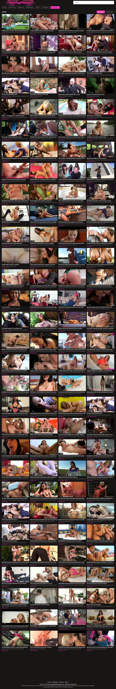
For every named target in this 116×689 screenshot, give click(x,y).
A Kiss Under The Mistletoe (94, 115)
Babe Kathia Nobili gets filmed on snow (69, 94)
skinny (101, 223)
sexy (59, 266)
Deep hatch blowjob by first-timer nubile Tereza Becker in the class (44, 349)
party (94, 96)
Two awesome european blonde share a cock (71, 604)
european (102, 75)
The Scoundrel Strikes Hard (94, 73)
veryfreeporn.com (6, 97)
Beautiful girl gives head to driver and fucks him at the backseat (44, 137)
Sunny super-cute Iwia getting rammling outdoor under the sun (72, 158)
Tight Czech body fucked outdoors (68, 477)
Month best (30, 7)
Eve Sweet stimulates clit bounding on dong (99, 200)
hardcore (74, 75)
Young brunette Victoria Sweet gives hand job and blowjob (100, 243)
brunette (14, 32)
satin (98, 96)
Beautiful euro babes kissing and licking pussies (71, 647)
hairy (3, 478)
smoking (76, 330)
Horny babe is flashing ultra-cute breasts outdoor (72, 349)
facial (99, 32)
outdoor (20, 32)
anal (37, 223)
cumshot (109, 160)
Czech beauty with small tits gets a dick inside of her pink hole (15, 456)
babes (31, 96)
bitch (3, 75)
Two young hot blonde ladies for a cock (41, 583)
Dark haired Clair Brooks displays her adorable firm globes (100, 647)
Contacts (61, 682)
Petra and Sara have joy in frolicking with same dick (15, 434)
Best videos (12, 7)
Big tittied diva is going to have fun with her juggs (15, 392)
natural (40, 75)
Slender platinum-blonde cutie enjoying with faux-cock (72, 371)
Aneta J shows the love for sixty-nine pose (70, 52)
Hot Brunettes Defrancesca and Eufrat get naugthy (44, 307)
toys (15, 53)
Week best (21, 7)
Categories (45, 7)
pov (64, 53)
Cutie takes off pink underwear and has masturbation (72, 583)
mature (60, 223)
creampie (35, 627)
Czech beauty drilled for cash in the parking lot (15, 647)
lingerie (51, 308)
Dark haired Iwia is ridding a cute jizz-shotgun (99, 52)
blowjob (95, 32)
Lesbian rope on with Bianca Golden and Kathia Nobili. (44, 371)
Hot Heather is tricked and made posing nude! (43, 52)
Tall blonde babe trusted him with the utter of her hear (100, 222)
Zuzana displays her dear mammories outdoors (100, 30)
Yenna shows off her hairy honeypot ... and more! (15, 477)
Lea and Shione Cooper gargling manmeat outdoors (100, 264)
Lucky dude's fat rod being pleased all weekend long (100, 519)
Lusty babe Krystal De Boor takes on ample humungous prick (44, 456)
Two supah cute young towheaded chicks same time (72, 73)
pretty (80, 649)
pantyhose (95, 372)
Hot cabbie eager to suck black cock (12, 328)
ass (12, 53)
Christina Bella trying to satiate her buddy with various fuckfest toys (100, 498)
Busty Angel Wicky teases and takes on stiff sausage (100, 562)
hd (26, 32)
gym (31, 563)
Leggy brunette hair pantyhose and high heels (99, 371)
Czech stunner (6, 307)
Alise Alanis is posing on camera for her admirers (72, 137)
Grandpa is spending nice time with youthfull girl (43, 286)
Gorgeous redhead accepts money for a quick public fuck (100, 328)
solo (15, 117)
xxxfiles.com (90, 76)
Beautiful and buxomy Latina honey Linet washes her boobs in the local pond (15, 200)
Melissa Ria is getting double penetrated (41, 434)
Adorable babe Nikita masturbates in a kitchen (14, 371)
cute (88, 53)
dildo (35, 542)
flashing (60, 351)
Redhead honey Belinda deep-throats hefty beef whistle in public (72, 286)
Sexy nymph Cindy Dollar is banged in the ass (42, 264)
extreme (4, 181)
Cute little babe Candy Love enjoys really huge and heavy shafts (100, 349)
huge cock (11, 75)
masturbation (28, 138)
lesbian (10, 32)
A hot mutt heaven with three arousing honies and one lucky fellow (72, 179)
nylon (106, 372)
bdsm (111, 436)
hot (59, 181)
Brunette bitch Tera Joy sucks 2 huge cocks (14, 73)
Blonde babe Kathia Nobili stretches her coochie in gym (44, 562)
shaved (22, 53)
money (94, 330)
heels (112, 75)
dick (93, 308)
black (3, 330)
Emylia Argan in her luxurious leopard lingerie (14, 604)
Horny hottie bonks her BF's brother (40, 604)
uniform (79, 223)
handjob (51, 117)
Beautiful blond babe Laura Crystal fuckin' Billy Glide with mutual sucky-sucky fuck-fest (100, 456)
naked (31, 160)
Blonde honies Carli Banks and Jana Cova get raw (44, 519)
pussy (88, 75)
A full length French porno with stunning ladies (71, 243)
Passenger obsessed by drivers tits (12, 137)
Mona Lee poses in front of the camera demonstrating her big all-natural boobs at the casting (44, 73)
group (67, 181)
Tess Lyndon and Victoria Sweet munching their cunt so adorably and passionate (72, 456)
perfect (22, 627)
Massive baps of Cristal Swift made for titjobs (42, 115)
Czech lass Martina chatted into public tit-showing (15, 413)
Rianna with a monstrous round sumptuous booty (72, 115)
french (54, 223)
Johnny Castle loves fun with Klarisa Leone (42, 30)
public (97, 181)
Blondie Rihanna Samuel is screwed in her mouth (72, 413)
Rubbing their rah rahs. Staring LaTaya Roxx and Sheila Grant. (15, 30)
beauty (92, 393)
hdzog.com (5, 34)
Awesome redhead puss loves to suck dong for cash (44, 328)
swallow (103, 32)
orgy (92, 96)
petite (84, 478)
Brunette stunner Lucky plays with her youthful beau (44, 179)
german (10, 266)
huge (6, 75)
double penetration (40, 287)
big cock (10, 138)
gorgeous (42, 649)
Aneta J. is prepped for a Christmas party (13, 115)
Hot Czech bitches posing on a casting (40, 647)
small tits (47, 53)
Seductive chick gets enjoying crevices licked (71, 307)
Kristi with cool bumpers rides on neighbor (42, 243)
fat (87, 521)
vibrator (8, 627)
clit (87, 202)
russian (73, 32)
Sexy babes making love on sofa (39, 94)
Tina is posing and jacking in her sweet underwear (15, 52)
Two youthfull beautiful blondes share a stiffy (70, 200)
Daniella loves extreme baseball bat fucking (14, 179)
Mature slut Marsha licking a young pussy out (14, 349)
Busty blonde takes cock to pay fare (96, 158)
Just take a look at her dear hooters (96, 137)
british (94, 75)
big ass (9, 53)
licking (9, 245)
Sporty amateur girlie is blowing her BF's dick (99, 307)
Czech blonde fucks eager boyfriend (12, 243)
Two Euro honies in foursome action (97, 583)
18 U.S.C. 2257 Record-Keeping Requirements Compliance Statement (58, 684)
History (38, 7)
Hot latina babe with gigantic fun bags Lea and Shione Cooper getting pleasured (15, 158)
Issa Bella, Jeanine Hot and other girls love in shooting (100, 434)
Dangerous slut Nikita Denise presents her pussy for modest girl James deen (100, 626)
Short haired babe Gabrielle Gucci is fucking (14, 583)
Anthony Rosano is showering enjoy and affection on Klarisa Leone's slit (100, 477)
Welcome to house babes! (94, 604)
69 (87, 117)
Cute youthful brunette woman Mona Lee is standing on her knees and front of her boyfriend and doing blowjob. (72, 562)
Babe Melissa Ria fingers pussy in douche (70, 541)
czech (24, 32)
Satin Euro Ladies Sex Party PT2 (95, 94)
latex (26, 117)
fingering (108, 75)
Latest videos (109, 12)
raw (31, 478)
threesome (27, 75)
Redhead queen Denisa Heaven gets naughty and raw (44, 477)
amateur (32, 138)
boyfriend (66, 563)
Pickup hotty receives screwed (10, 264)
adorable (89, 649)
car (17, 138)
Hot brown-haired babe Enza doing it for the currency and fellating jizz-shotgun (44, 392)
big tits (3, 32)
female (19, 117)
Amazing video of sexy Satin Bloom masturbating (44, 498)
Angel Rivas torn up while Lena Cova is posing (71, 30)
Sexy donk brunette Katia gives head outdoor (99, 286)
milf (42, 32)
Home (4, 7)
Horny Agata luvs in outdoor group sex (41, 200)
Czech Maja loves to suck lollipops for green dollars (44, 413)
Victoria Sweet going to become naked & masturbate (44, 158)
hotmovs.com (34, 97)
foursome (89, 585)
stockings (45, 308)
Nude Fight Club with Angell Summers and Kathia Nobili (44, 222)
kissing (64, 649)
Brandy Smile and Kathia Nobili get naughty (70, 328)
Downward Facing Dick (64, 626)
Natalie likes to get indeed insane (11, 222)
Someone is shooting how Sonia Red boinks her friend (72, 392)
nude (31, 53)
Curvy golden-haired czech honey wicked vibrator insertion (15, 626)
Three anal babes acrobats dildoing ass (13, 286)
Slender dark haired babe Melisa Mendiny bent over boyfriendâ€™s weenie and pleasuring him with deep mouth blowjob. (72, 498)
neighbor (32, 245)
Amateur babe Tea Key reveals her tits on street (15, 498)
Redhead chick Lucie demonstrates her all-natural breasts (72, 519)
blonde (38, 32)
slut (3, 351)
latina (39, 53)
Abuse (66, 682)
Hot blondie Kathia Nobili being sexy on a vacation (72, 264)
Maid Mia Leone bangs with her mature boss (70, 222)
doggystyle (81, 53)
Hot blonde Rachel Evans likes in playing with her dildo (44, 541)
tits (7, 32)
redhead (32, 330)
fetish (11, 117)
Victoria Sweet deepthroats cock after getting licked (72, 434)
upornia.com (33, 140)
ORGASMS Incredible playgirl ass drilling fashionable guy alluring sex (44, 626)
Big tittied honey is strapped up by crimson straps (15, 562)
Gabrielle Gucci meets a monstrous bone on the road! (100, 179)
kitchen (4, 372)
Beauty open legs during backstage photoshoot (100, 392)
